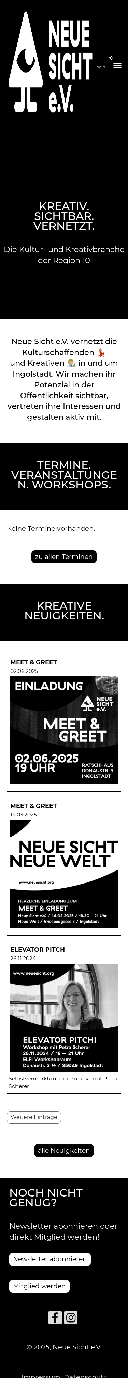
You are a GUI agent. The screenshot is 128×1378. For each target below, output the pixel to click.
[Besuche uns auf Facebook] (55, 1319)
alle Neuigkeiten (64, 1150)
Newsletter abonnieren (50, 1259)
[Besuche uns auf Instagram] (70, 1319)
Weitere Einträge (34, 1117)
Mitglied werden (39, 1286)
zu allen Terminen (64, 557)
